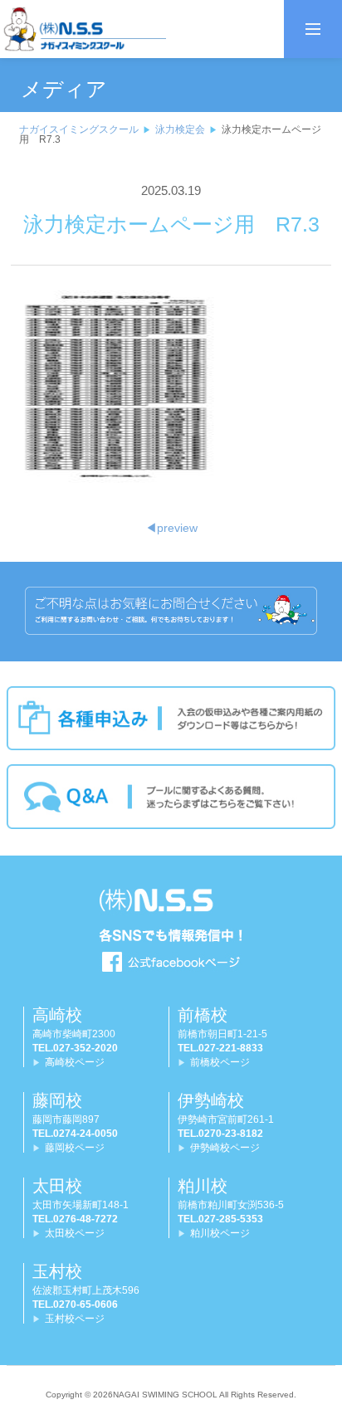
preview (171, 527)
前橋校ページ (220, 1062)
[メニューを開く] (313, 29)
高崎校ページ (75, 1062)
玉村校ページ (75, 1318)
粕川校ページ (220, 1233)
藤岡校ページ (75, 1147)
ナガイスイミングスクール (79, 129)
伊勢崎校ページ (225, 1147)
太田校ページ (75, 1233)
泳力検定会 (180, 129)
